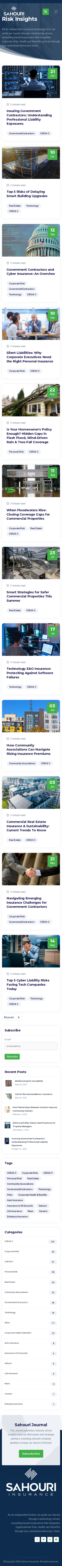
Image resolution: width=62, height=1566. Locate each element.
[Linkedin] (49, 1539)
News (30, 1211)
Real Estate (33, 1178)
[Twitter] (43, 1539)
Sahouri (43, 1206)
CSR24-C (11, 1173)
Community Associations (20, 1184)
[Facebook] (37, 1539)
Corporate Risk (30, 1173)
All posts (9, 1017)
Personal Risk (14, 1178)
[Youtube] (56, 1539)
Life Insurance (14, 1211)
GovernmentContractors (20, 1189)
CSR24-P (48, 1173)
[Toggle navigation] (56, 12)
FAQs (10, 1195)
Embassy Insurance (17, 1216)
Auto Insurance (15, 1200)
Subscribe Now (31, 1453)
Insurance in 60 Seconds (20, 1206)
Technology (44, 1189)
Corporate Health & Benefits (32, 1195)
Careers (43, 1211)
